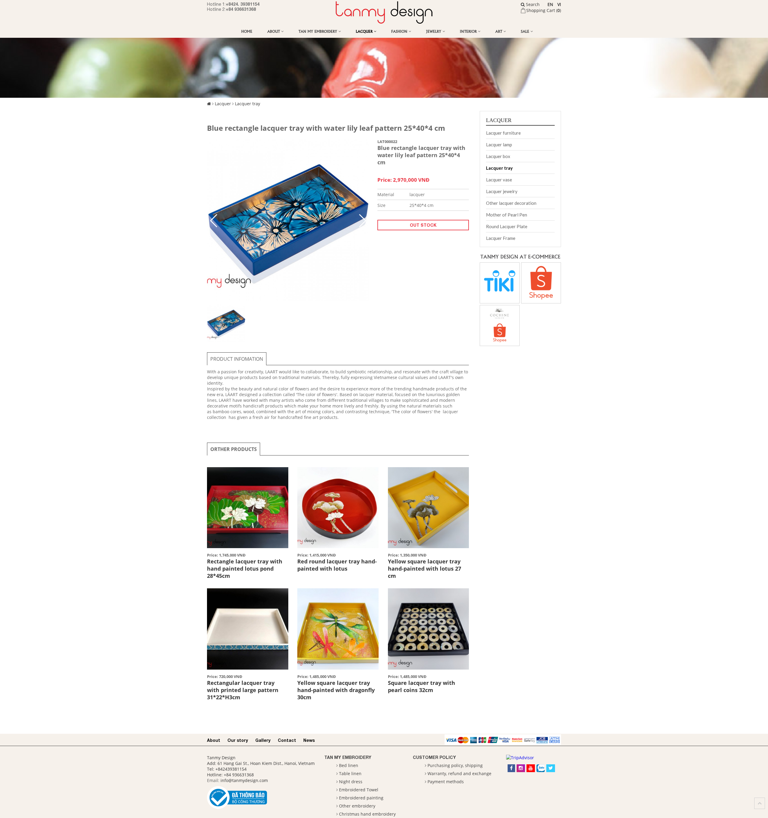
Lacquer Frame (500, 238)
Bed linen (348, 765)
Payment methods (446, 781)
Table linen (350, 773)
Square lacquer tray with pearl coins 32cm (421, 686)
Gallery (263, 740)
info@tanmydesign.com (244, 780)
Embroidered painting (361, 798)
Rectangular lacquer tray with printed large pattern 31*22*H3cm (242, 690)
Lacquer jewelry (502, 191)
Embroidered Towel (358, 790)
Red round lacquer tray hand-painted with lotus (337, 565)
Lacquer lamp (499, 144)
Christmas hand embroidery (367, 814)
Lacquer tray (247, 103)
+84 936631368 (241, 9)
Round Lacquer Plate (506, 226)
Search (532, 4)
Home (246, 31)
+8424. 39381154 (243, 4)
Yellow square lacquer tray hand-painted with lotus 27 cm (424, 568)
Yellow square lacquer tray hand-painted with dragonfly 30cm (336, 690)
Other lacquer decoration (511, 203)
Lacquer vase (499, 179)
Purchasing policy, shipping (455, 765)
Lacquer (365, 31)
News (309, 740)
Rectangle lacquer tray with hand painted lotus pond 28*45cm (244, 568)
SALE (525, 31)
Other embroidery (357, 806)
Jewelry (434, 31)
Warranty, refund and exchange (459, 773)
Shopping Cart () (543, 10)
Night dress (350, 781)
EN (550, 4)
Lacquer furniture (503, 133)
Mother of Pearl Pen (506, 214)
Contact (287, 740)
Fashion (400, 31)
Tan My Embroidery (318, 31)
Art (499, 31)
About (274, 31)
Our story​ (237, 740)
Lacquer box (498, 156)
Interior (469, 31)
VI (559, 4)
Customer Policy (434, 757)
